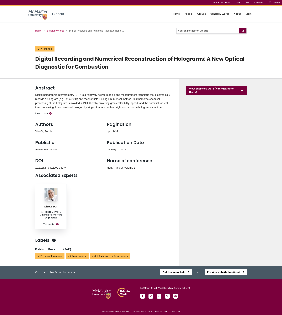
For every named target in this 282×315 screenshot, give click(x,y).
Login (248, 14)
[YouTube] (175, 296)
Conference (45, 48)
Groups (201, 14)
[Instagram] (150, 296)
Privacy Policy (162, 311)
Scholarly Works (219, 14)
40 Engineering (77, 256)
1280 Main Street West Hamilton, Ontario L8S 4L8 (165, 288)
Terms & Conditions (142, 311)
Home (176, 14)
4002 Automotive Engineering (110, 256)
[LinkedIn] (159, 296)
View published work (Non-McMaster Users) (211, 90)
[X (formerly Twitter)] (167, 296)
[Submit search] (242, 30)
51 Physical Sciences (50, 256)
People (188, 14)
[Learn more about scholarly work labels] (54, 240)
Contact (176, 311)
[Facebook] (142, 296)
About (237, 14)
